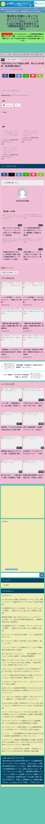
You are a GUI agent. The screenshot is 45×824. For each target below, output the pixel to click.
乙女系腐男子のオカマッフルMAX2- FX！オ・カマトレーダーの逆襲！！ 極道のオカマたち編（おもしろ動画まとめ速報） (22, 610)
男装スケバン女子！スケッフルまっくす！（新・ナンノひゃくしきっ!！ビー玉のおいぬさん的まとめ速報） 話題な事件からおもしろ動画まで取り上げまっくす (22, 662)
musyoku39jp (22, 201)
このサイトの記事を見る (10, 90)
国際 (3, 59)
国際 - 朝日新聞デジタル (14, 59)
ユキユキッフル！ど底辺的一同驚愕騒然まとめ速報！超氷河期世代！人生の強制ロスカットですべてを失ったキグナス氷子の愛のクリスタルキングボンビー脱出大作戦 (22, 742)
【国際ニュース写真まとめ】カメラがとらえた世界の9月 (30, 133)
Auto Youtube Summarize (19, 95)
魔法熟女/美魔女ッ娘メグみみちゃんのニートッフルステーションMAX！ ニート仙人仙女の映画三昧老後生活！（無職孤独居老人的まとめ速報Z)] (22, 619)
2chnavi (5, 521)
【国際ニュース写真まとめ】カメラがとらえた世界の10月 (10, 150)
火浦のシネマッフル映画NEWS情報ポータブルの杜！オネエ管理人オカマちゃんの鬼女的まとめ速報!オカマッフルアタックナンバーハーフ (22, 690)
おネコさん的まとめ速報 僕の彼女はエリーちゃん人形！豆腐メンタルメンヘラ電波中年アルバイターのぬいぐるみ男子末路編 (22, 602)
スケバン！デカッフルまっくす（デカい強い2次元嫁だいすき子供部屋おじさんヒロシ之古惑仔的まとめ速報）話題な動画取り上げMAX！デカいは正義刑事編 (22, 714)
